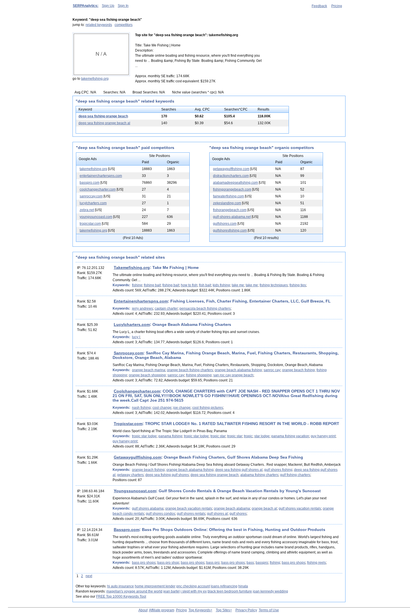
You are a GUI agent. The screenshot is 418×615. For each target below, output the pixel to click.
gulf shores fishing (278, 470)
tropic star (217, 436)
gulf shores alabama (148, 508)
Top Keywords (199, 610)
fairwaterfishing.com (228, 196)
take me (238, 285)
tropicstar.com (90, 224)
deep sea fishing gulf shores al (238, 470)
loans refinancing (224, 586)
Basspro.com (126, 529)
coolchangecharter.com (98, 189)
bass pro (213, 563)
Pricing (336, 6)
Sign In (123, 6)
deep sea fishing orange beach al (104, 123)
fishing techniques (274, 285)
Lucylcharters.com (132, 324)
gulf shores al (217, 514)
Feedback (319, 6)
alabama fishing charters (259, 475)
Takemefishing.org (132, 267)
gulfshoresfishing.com (230, 230)
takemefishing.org (95, 79)
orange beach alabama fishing (238, 370)
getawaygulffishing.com (231, 169)
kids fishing (221, 285)
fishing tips (297, 285)
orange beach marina (148, 370)
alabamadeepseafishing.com (235, 183)
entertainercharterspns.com (101, 176)
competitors (124, 25)
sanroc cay (272, 370)
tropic (248, 436)
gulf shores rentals (191, 514)
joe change (182, 408)
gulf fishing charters (295, 475)
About (143, 610)
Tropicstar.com (128, 423)
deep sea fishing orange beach (103, 116)
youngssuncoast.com (96, 217)
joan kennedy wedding (270, 591)
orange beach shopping (147, 375)
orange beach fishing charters (190, 370)
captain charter (166, 308)
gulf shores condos (160, 514)
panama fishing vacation (290, 436)
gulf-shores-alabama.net (232, 217)
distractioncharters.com (231, 176)
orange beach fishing (298, 370)
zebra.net (87, 210)
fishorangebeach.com (230, 210)
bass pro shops (144, 563)
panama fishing (170, 436)
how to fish (189, 285)
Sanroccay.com (128, 353)
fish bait (205, 285)
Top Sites (223, 610)
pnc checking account (193, 586)
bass (250, 563)
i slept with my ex (194, 591)
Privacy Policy (246, 610)
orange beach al (264, 508)
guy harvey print (323, 436)
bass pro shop (168, 563)
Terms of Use (269, 610)
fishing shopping (199, 375)
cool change (161, 408)
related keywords (99, 25)
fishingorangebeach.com (232, 189)
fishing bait (152, 285)
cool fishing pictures (207, 408)
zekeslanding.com (227, 203)
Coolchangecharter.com (137, 391)
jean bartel (171, 591)
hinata (243, 586)
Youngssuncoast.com (135, 491)
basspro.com (90, 183)
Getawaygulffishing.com (137, 457)
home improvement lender (155, 586)
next (89, 576)
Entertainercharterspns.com (141, 301)
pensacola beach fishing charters (205, 308)
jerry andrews (142, 308)
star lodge (262, 436)
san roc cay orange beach (233, 375)
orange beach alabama (232, 508)
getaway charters (130, 475)
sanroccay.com (91, 196)
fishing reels (316, 563)
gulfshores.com (225, 224)
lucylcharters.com (93, 203)
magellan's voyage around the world (134, 591)
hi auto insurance (120, 586)
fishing (137, 285)
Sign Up (108, 6)
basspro (262, 563)
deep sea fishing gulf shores (167, 475)
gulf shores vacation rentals (300, 508)
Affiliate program (161, 610)
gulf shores (238, 514)
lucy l (136, 337)
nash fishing (141, 408)
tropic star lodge (144, 436)
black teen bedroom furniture (230, 591)
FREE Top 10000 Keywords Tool (121, 596)
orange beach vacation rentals (188, 508)
